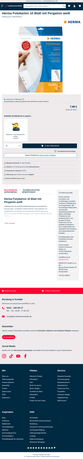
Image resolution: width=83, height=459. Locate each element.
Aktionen (5, 430)
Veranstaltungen (8, 427)
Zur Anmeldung (8, 337)
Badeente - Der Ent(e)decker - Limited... (16, 135)
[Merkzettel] (69, 6)
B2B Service (61, 401)
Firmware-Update (63, 394)
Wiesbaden (34, 394)
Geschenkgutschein (9, 433)
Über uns (5, 376)
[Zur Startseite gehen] (13, 5)
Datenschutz (6, 391)
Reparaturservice (63, 382)
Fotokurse (5, 421)
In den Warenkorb (51, 146)
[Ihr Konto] (74, 6)
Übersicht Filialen (36, 376)
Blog (3, 418)
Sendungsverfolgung (37, 430)
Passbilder (61, 391)
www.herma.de (63, 259)
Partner (4, 388)
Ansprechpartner (8, 382)
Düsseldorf (33, 379)
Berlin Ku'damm (35, 385)
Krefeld (32, 397)
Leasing (32, 436)
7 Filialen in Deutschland (33, 1)
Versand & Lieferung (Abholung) (41, 427)
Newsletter (6, 385)
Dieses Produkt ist (40, 155)
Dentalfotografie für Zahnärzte (12, 439)
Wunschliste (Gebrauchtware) (40, 421)
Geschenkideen (7, 436)
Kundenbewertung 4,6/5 (50, 1)
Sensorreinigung (63, 379)
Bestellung (33, 424)
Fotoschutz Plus (63, 388)
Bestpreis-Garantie (10, 291)
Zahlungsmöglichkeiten (38, 433)
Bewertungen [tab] (28, 192)
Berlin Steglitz (35, 388)
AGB (3, 394)
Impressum (6, 397)
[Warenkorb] (79, 6)
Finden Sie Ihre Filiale (38, 401)
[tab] (11, 190)
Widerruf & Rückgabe (37, 442)
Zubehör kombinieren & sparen (17, 116)
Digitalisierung (62, 397)
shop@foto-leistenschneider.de (19, 316)
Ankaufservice (62, 385)
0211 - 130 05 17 (15, 308)
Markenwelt (6, 424)
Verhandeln (34, 418)
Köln (31, 382)
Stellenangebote (8, 379)
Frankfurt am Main (36, 391)
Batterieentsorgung (36, 439)
